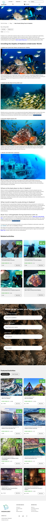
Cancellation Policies (35, 508)
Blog (11, 23)
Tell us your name (9, 323)
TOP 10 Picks (4, 23)
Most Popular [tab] (15, 374)
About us (32, 507)
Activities (3, 29)
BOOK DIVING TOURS (37, 115)
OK (23, 357)
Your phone (7, 332)
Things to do (10, 29)
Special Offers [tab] (5, 374)
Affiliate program (19, 511)
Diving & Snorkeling (8, 258)
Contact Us (18, 507)
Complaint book (19, 508)
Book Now (18, 265)
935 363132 (10, 518)
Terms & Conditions (34, 511)
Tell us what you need (10, 313)
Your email (7, 344)
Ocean (3, 258)
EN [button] (39, 4)
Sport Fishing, (6, 31)
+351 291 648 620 (4, 518)
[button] (13, 1)
